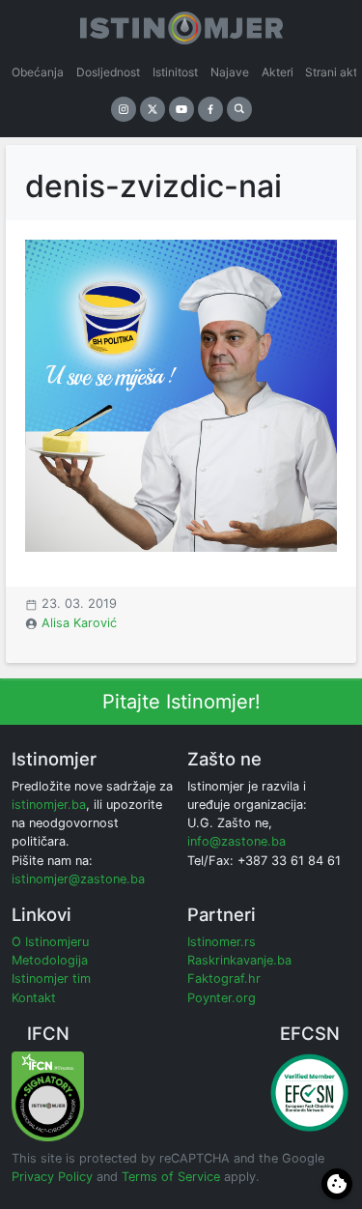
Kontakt (34, 998)
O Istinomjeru (50, 942)
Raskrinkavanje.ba (239, 960)
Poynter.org (221, 998)
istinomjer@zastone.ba (78, 879)
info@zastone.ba (236, 841)
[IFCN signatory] (48, 1095)
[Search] (239, 109)
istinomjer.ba (49, 804)
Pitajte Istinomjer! (181, 701)
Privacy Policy (52, 1176)
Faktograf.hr (224, 978)
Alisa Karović (79, 623)
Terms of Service (171, 1176)
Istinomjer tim (51, 978)
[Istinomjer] (181, 24)
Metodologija (50, 960)
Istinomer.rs (221, 942)
